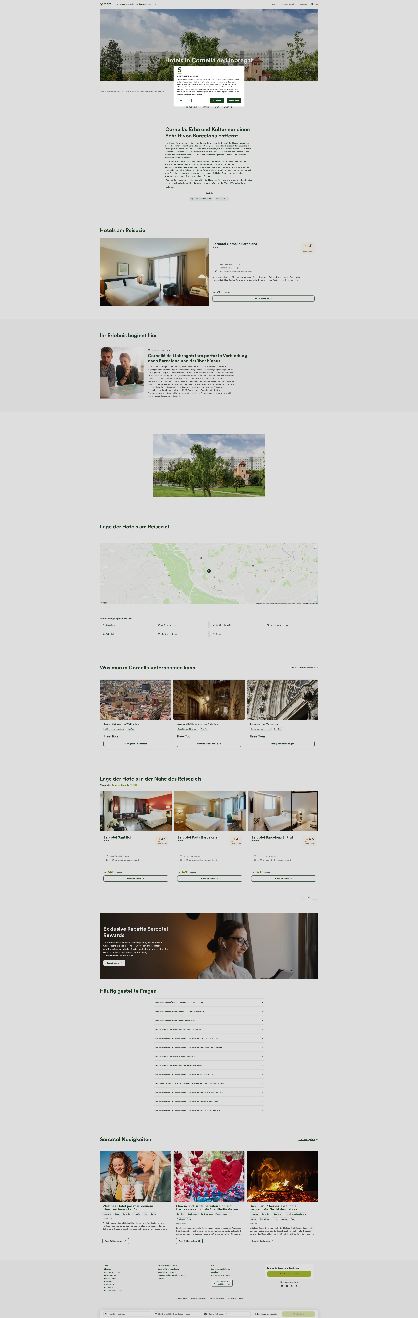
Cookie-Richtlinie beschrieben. (189, 94)
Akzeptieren (234, 100)
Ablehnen (217, 100)
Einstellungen (184, 100)
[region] (209, 86)
